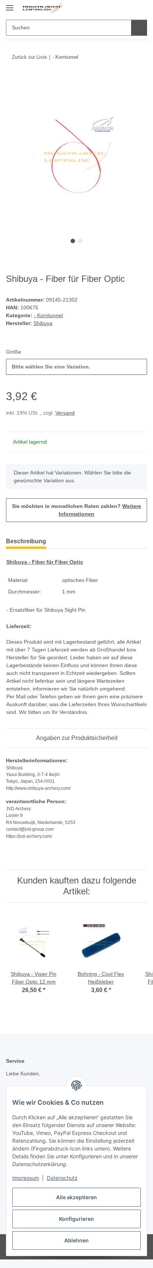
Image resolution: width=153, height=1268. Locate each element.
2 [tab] (80, 241)
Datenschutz (62, 1178)
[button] (117, 8)
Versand (65, 413)
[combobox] (76, 367)
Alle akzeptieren (76, 1197)
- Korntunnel (48, 315)
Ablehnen (76, 1240)
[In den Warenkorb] (12, 80)
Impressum (25, 1178)
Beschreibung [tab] (26, 541)
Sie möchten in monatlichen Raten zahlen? (76, 510)
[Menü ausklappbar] (9, 4)
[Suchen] (139, 28)
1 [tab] (73, 241)
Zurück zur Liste (29, 57)
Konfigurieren (76, 1219)
